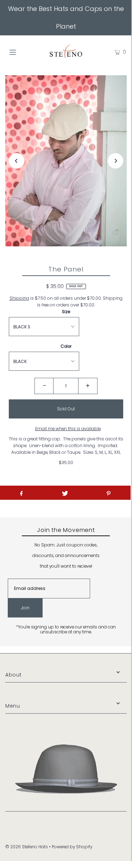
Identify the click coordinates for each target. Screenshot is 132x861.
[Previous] (16, 161)
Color (66, 346)
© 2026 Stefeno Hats (26, 847)
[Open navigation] (20, 52)
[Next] (115, 161)
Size (66, 312)
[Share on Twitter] (65, 493)
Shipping (19, 298)
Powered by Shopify (72, 847)
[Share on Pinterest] (109, 493)
